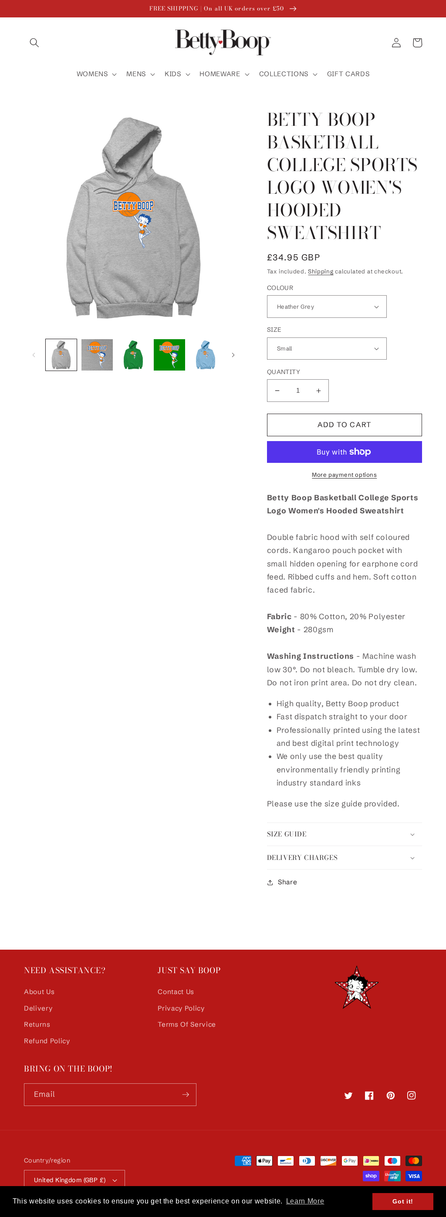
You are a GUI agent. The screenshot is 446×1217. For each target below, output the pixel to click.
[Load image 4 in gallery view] (169, 355)
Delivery (38, 1008)
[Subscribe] (185, 1094)
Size (274, 330)
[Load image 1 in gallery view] (61, 355)
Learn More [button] (305, 1201)
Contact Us (176, 992)
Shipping (320, 271)
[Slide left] (33, 354)
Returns (37, 1024)
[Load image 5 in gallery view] (205, 355)
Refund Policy (47, 1041)
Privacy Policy (181, 1008)
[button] (34, 42)
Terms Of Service (187, 1024)
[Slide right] (233, 354)
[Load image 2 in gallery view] (97, 355)
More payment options (344, 474)
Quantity (284, 372)
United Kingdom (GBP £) (70, 1180)
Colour (280, 288)
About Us (39, 992)
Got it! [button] (402, 1201)
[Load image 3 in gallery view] (133, 355)
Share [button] (287, 882)
